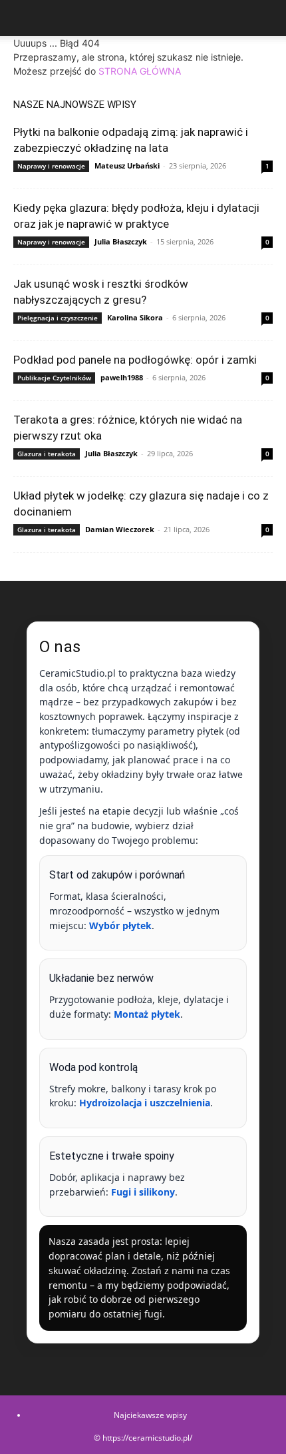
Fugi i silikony (143, 1192)
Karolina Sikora (135, 317)
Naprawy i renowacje (51, 166)
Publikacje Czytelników (54, 377)
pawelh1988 (121, 377)
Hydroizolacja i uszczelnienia (144, 1102)
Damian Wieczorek (119, 529)
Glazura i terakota (46, 453)
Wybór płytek (120, 925)
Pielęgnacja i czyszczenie (57, 317)
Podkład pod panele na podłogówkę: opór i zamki (135, 359)
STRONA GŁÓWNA (139, 71)
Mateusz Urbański (127, 166)
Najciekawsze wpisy (150, 1415)
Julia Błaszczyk (120, 241)
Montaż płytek (147, 1014)
